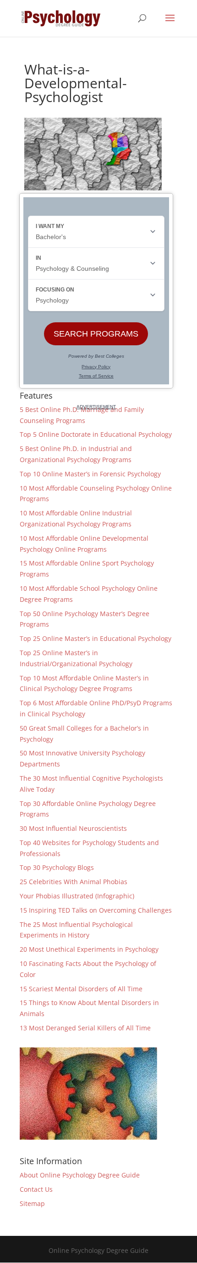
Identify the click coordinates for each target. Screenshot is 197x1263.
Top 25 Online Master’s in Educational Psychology (95, 638)
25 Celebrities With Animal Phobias (73, 881)
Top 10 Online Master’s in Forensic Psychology (90, 473)
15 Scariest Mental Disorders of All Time (81, 988)
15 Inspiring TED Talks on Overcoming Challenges (96, 910)
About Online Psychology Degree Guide (80, 1175)
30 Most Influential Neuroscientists (73, 828)
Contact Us (36, 1189)
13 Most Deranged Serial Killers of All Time (85, 1027)
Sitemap (32, 1203)
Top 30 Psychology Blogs (57, 867)
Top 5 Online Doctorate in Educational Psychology (96, 434)
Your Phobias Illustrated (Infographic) (77, 896)
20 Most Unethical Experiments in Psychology (89, 949)
